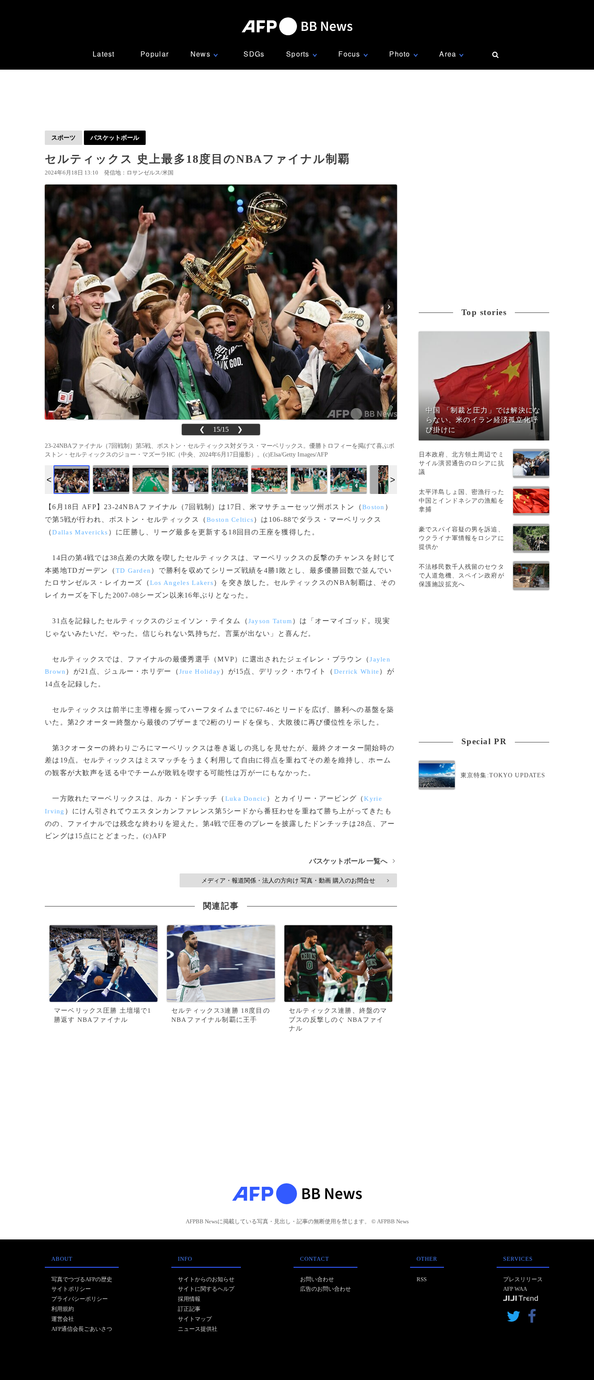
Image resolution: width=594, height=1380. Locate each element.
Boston (373, 507)
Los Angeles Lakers (182, 582)
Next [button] (392, 479)
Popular (154, 54)
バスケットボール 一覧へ (352, 861)
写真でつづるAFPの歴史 (81, 1279)
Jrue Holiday (199, 671)
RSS (422, 1279)
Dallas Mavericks (80, 532)
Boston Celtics (230, 519)
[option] (71, 479)
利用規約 (62, 1309)
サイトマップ (195, 1319)
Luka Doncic (246, 798)
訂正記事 (189, 1309)
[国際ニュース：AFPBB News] (297, 26)
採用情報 (189, 1299)
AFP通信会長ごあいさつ (81, 1329)
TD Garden (133, 570)
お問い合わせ (317, 1279)
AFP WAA (515, 1289)
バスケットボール (114, 137)
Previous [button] (49, 479)
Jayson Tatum (270, 621)
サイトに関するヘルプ (206, 1289)
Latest (104, 54)
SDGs (254, 54)
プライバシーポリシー (79, 1299)
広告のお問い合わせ (325, 1289)
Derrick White (357, 671)
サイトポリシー (71, 1289)
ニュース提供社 (197, 1329)
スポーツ (63, 137)
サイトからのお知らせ (206, 1279)
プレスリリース (523, 1279)
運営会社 (62, 1319)
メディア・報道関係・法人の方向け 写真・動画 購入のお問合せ (295, 880)
